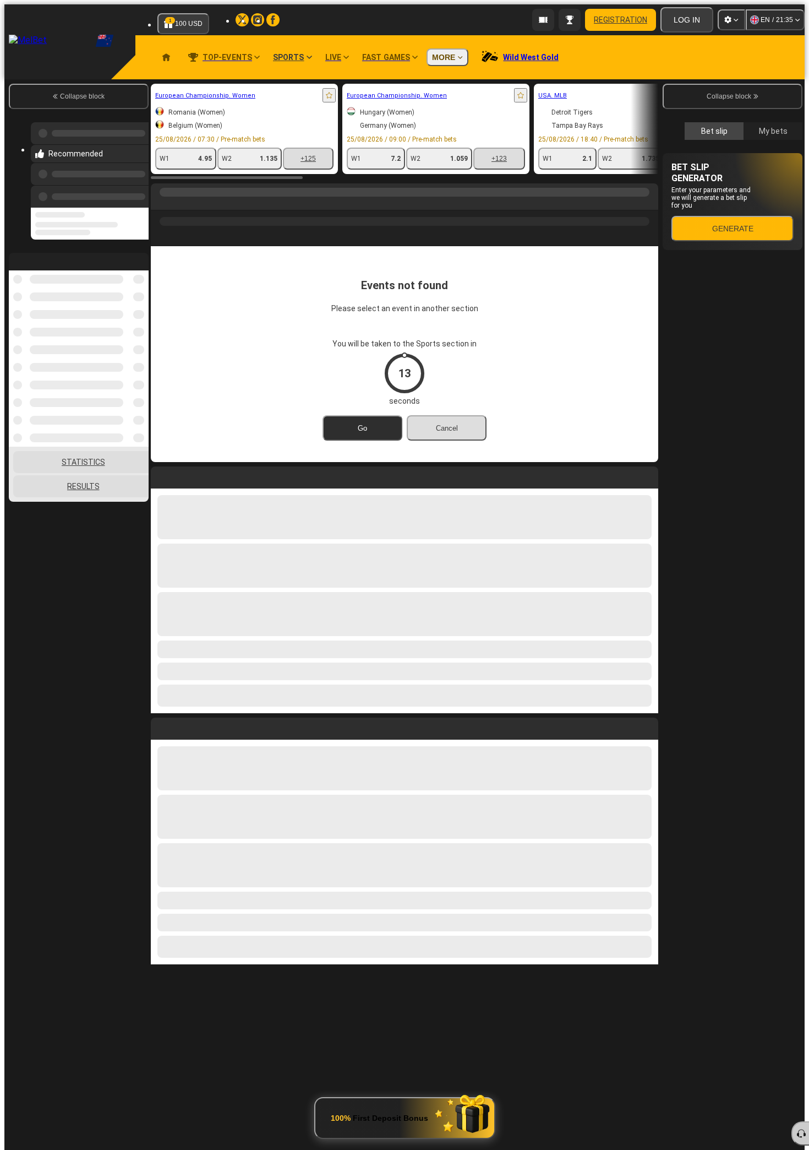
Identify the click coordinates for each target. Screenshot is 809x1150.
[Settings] (731, 19)
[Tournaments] (570, 20)
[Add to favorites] (329, 95)
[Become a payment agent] (543, 20)
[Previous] (137, 194)
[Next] (184, 726)
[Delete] (647, 726)
